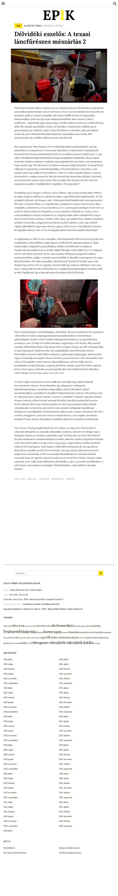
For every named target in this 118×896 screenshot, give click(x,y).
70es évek (7, 626)
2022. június (63, 773)
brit (74, 626)
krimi (95, 632)
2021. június (63, 802)
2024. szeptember (10, 711)
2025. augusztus (65, 683)
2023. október (64, 735)
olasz (28, 637)
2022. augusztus (65, 768)
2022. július (8, 773)
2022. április (64, 778)
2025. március (9, 697)
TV (29, 643)
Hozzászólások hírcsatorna (14, 852)
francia (40, 632)
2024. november (10, 707)
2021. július (8, 802)
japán (58, 632)
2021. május (8, 807)
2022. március (9, 783)
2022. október (64, 764)
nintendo (22, 638)
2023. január (8, 759)
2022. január (8, 788)
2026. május (8, 664)
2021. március (9, 811)
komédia (83, 632)
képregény (107, 632)
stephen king (91, 637)
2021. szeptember (10, 797)
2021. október (64, 792)
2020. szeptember (10, 826)
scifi (47, 637)
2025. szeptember (10, 683)
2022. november (10, 764)
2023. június (63, 745)
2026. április (64, 664)
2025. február (64, 697)
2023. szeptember (10, 740)
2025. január (8, 702)
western (97, 643)
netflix (16, 637)
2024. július (8, 716)
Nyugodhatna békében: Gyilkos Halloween (65, 609)
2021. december (65, 788)
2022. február (64, 783)
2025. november (10, 678)
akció (55, 625)
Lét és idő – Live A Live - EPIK (15, 599)
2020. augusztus (65, 826)
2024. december (65, 702)
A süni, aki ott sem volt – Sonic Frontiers (25, 590)
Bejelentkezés (9, 848)
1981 (34, 626)
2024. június (63, 716)
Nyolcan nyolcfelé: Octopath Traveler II (46, 599)
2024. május (8, 721)
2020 (38, 626)
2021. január (8, 816)
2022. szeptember (10, 768)
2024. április (64, 721)
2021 (43, 625)
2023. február (64, 754)
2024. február (64, 726)
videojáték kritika (80, 642)
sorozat (81, 638)
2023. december (65, 730)
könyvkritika (8, 638)
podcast (34, 638)
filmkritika (58, 479)
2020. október (64, 821)
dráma (89, 626)
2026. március (9, 669)
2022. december (65, 759)
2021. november (10, 792)
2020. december (65, 816)
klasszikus (73, 632)
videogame (39, 642)
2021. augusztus (65, 797)
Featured (44, 479)
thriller (24, 643)
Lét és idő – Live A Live (18, 594)
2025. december (65, 673)
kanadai (65, 632)
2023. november (10, 735)
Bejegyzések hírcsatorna (69, 848)
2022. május (8, 778)
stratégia (16, 643)
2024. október (64, 707)
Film (18, 25)
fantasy (96, 625)
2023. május (8, 750)
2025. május (8, 692)
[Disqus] (59, 519)
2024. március (9, 726)
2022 (49, 626)
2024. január (8, 730)
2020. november (10, 821)
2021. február (64, 811)
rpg (42, 637)
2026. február (64, 669)
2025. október (64, 678)
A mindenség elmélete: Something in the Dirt (40, 604)
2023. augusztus (65, 740)
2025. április (64, 692)
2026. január (8, 673)
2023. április (64, 750)
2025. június (63, 688)
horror (71, 479)
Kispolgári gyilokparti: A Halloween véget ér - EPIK (24, 609)
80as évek (20, 479)
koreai (90, 632)
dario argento (81, 626)
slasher (54, 637)
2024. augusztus (65, 711)
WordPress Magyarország (70, 852)
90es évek (28, 626)
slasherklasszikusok (69, 637)
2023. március (9, 754)
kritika (100, 632)
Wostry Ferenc (34, 25)
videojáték (57, 642)
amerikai (32, 479)
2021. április (64, 807)
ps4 (38, 637)
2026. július (8, 659)
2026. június (63, 659)
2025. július (8, 688)
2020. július (8, 830)
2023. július (8, 745)
